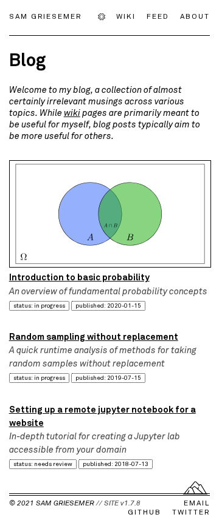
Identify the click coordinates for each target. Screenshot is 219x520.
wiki (72, 112)
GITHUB (144, 512)
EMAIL (197, 503)
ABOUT (195, 16)
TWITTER (191, 512)
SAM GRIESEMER (45, 16)
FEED (158, 16)
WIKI (126, 16)
